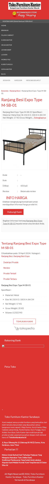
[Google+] (14, 229)
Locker (4, 55)
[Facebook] (5, 229)
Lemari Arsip (6, 50)
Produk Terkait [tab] (9, 273)
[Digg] (19, 229)
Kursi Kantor (6, 40)
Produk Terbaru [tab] (10, 279)
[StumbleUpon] (38, 229)
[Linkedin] (28, 229)
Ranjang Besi (15, 91)
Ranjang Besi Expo (21, 256)
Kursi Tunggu (7, 64)
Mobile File (5, 59)
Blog (3, 74)
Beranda (4, 91)
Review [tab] (6, 268)
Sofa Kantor (6, 69)
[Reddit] (24, 229)
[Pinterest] (33, 229)
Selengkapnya (40, 117)
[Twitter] (9, 229)
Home (3, 25)
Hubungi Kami (14, 211)
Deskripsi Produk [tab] (10, 262)
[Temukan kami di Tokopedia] (24, 330)
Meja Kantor (6, 45)
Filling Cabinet (7, 35)
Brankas (4, 30)
